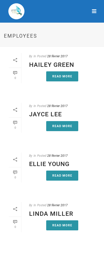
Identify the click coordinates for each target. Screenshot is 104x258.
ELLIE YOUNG (49, 164)
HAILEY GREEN (51, 64)
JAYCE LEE (45, 114)
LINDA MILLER (51, 213)
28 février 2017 (57, 56)
